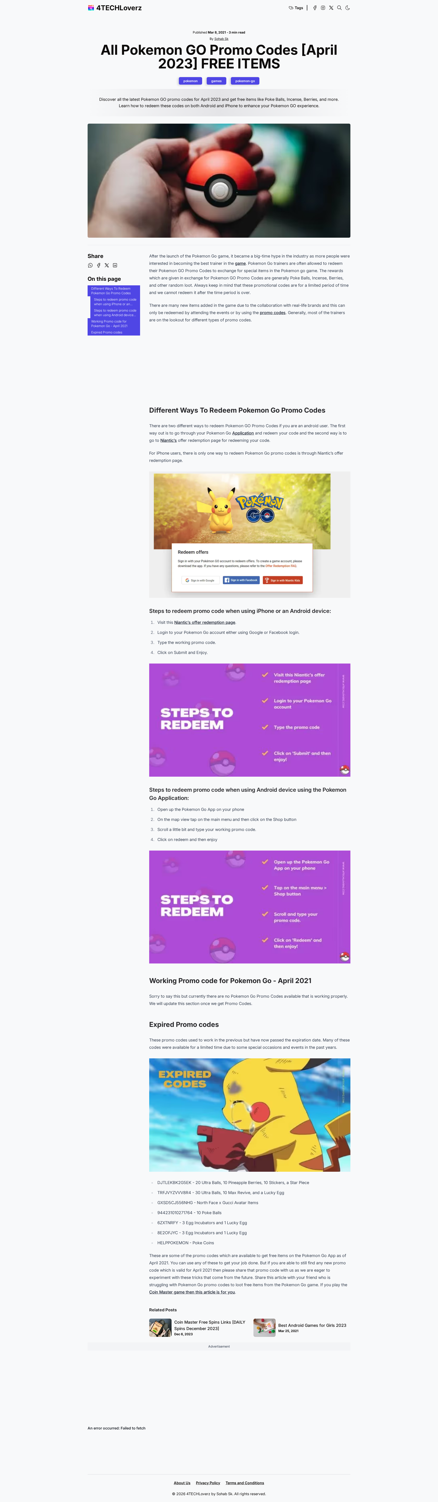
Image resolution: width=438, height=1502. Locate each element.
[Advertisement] (249, 361)
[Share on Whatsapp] (90, 265)
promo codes (273, 312)
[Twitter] (331, 7)
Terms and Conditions (245, 1483)
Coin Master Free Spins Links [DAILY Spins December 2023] (209, 1325)
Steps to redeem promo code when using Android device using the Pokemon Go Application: (115, 313)
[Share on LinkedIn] (115, 265)
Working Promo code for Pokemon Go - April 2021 (109, 323)
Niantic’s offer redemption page (204, 622)
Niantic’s (168, 440)
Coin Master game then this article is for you (192, 1292)
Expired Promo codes (106, 332)
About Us (182, 1483)
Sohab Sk (221, 39)
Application (243, 433)
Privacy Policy (208, 1483)
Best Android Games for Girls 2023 (312, 1325)
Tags (299, 7)
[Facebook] (315, 7)
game (240, 263)
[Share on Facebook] (98, 265)
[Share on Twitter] (107, 265)
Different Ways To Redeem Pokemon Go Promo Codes (111, 290)
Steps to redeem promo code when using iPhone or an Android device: (115, 302)
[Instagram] (323, 7)
